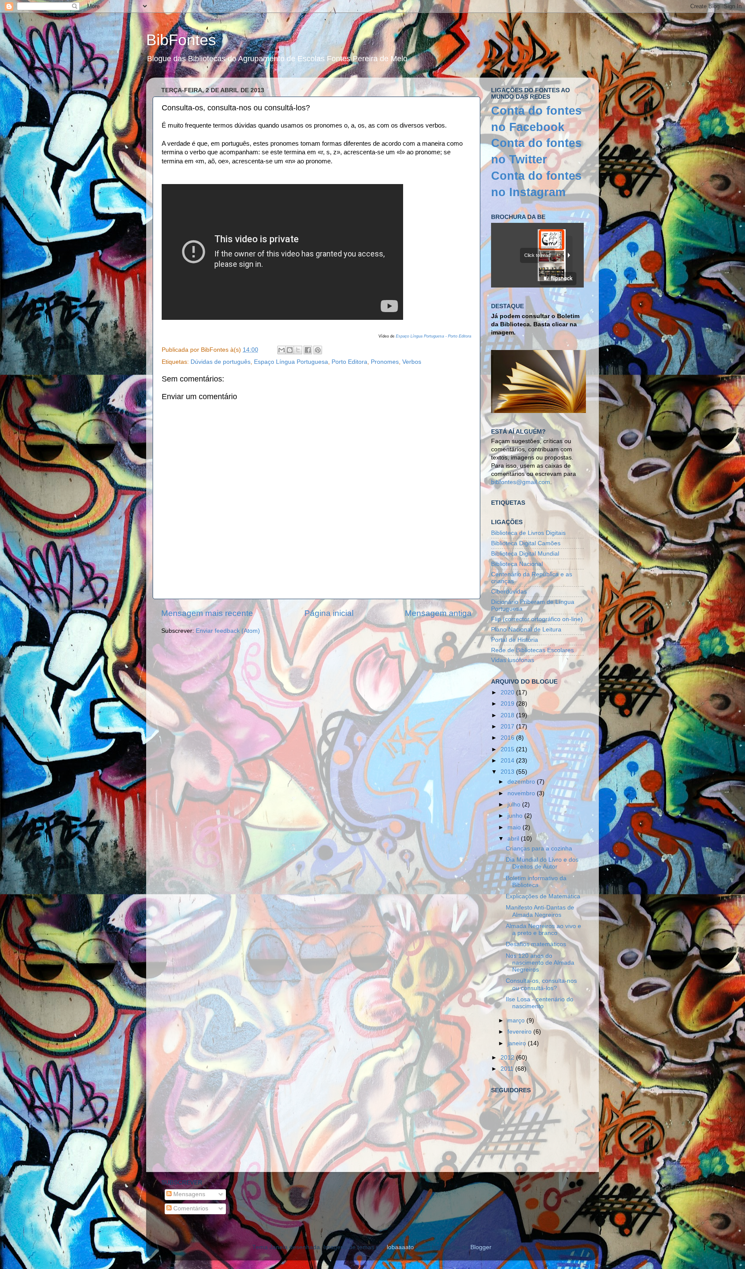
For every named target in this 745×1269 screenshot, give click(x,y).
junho (515, 816)
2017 (508, 726)
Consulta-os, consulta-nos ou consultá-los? (541, 984)
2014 (508, 760)
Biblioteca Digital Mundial (525, 553)
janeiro (517, 1043)
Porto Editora (349, 362)
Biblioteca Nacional (517, 564)
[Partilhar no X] (298, 350)
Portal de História (514, 640)
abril (514, 838)
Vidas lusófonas (512, 660)
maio (515, 827)
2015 (508, 749)
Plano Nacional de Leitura (526, 629)
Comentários (190, 1208)
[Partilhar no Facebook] (308, 350)
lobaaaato (400, 1247)
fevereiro (520, 1031)
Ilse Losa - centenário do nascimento (539, 1003)
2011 (508, 1069)
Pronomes (385, 362)
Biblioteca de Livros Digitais (528, 533)
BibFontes (181, 40)
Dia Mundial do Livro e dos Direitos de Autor (542, 863)
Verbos (411, 362)
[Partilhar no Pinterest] (317, 350)
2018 (508, 715)
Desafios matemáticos (536, 944)
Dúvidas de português (220, 362)
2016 (508, 738)
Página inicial (329, 613)
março (516, 1020)
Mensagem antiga (438, 613)
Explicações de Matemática (543, 896)
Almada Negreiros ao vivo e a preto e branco (543, 929)
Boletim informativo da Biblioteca (536, 881)
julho (514, 804)
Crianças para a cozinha (539, 848)
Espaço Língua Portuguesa (291, 362)
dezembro (522, 781)
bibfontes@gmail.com (520, 482)
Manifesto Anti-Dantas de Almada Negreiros (540, 911)
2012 (508, 1057)
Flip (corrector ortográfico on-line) (537, 619)
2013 (508, 772)
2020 (508, 692)
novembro (522, 793)
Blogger (480, 1247)
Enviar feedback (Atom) (228, 631)
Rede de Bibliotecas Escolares (532, 650)
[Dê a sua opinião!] (289, 350)
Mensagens (188, 1194)
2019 (508, 703)
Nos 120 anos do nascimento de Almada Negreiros (540, 963)
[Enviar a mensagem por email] (281, 350)
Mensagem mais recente (207, 613)
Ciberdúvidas (509, 591)
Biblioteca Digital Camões (525, 543)
